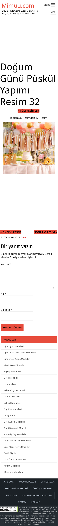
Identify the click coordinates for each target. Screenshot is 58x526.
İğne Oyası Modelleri (14, 346)
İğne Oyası (9, 481)
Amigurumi (9, 415)
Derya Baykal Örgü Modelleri (17, 440)
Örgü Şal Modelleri (13, 409)
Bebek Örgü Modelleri (14, 390)
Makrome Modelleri (13, 472)
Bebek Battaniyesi (12, 402)
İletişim (22, 502)
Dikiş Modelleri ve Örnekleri (17, 446)
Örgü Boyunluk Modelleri (16, 428)
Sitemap (35, 502)
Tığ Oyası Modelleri (13, 371)
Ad (3, 294)
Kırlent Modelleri (12, 465)
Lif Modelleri (10, 384)
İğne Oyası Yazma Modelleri (17, 358)
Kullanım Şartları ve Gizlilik (37, 495)
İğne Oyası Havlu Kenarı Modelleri (20, 352)
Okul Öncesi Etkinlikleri (15, 459)
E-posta (6, 310)
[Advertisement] (29, 38)
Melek (24, 237)
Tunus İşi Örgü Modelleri (15, 434)
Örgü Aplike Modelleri (14, 421)
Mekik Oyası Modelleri (14, 365)
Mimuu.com (18, 6)
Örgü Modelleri (11, 377)
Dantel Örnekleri (11, 396)
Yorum (6, 264)
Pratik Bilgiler (10, 453)
